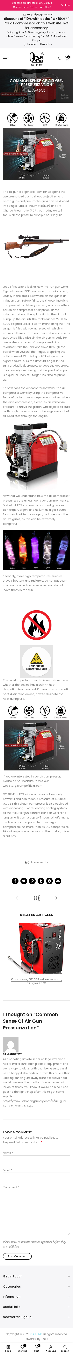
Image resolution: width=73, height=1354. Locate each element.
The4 (44, 1339)
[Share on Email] (58, 881)
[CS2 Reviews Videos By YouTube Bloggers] (56, 898)
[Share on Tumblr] (41, 881)
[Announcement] (32, 5)
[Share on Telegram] (49, 881)
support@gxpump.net (40, 14)
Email (7, 1170)
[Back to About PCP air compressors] (36, 898)
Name (8, 1153)
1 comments (39, 862)
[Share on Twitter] (23, 881)
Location (32, 44)
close (66, 5)
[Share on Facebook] (15, 881)
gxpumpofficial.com (28, 786)
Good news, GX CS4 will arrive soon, (36, 979)
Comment (11, 1187)
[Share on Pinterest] (32, 881)
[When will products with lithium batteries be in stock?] (17, 898)
